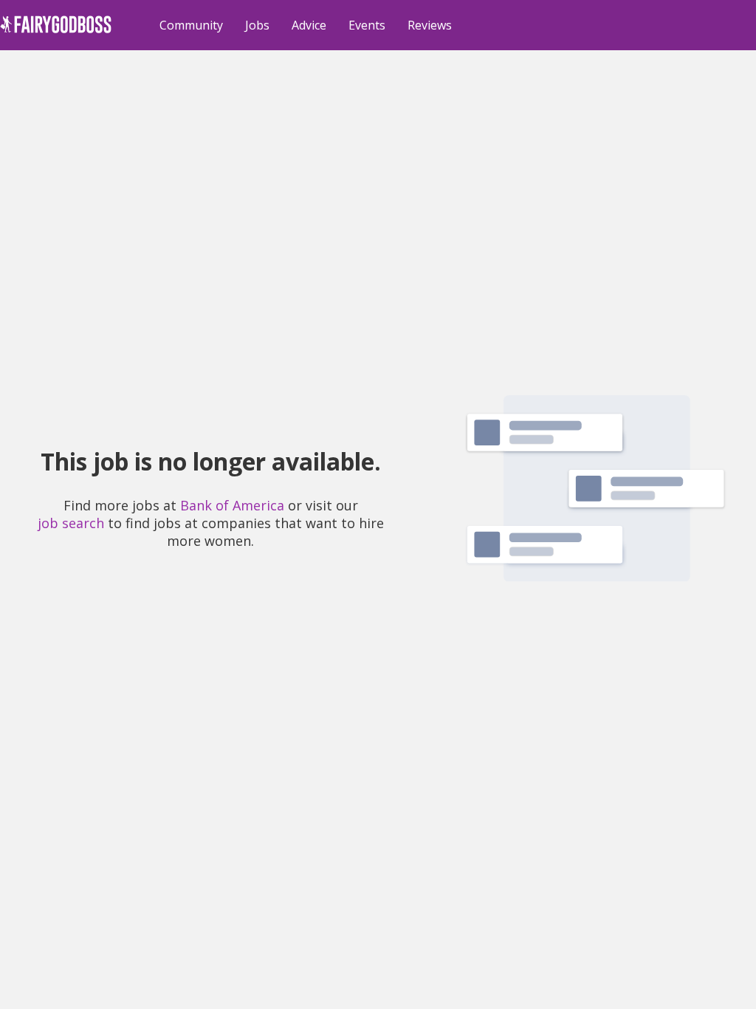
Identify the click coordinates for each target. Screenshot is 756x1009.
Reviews (430, 25)
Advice (309, 25)
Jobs (257, 25)
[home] (55, 33)
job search (71, 523)
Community (191, 25)
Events (366, 25)
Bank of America (232, 505)
